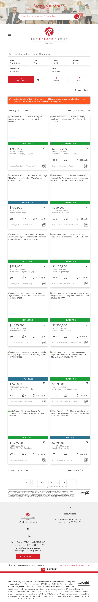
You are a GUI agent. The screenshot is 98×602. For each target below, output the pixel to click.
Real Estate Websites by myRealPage (74, 565)
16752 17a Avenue (61, 329)
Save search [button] (21, 80)
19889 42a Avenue (64, 153)
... (56, 482)
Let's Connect (28, 557)
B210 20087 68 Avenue (22, 388)
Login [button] (86, 90)
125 (63, 482)
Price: (15, 63)
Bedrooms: (56, 63)
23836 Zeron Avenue (60, 270)
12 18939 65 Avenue (61, 211)
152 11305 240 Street (64, 388)
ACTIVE (68, 11)
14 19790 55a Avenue (61, 447)
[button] (28, 529)
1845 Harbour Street (21, 447)
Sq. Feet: (56, 71)
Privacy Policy (52, 565)
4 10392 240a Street (18, 211)
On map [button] (56, 80)
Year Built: (14, 71)
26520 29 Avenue (21, 153)
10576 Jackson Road (18, 329)
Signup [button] (78, 90)
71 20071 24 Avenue (22, 270)
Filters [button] (79, 80)
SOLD (78, 11)
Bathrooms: (76, 63)
